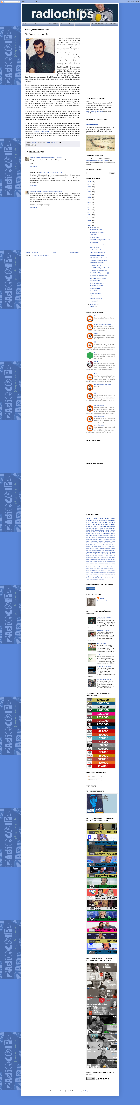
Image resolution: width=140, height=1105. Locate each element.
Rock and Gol (102, 546)
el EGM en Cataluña (96, 298)
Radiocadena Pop (91, 557)
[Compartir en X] (31, 145)
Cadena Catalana (104, 541)
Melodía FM (100, 534)
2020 (90, 197)
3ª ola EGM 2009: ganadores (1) (99, 275)
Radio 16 (88, 577)
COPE (107, 518)
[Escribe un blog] (29, 145)
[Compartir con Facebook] (33, 145)
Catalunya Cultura (103, 563)
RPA (106, 565)
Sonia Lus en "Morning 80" (98, 252)
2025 (90, 184)
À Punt (102, 548)
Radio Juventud (102, 566)
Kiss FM (96, 528)
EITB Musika (111, 572)
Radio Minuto (96, 568)
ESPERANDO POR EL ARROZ (103, 384)
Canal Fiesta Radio (102, 543)
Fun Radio (89, 574)
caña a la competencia (96, 296)
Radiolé (94, 534)
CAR (105, 548)
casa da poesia (35, 157)
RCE (97, 532)
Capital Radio (94, 563)
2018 (90, 202)
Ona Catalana (111, 554)
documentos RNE (95, 288)
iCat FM (110, 550)
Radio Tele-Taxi (90, 539)
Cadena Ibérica (111, 570)
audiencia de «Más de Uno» (105, 655)
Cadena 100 (102, 526)
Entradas (92, 776)
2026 (90, 182)
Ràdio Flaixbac (111, 546)
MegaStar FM (105, 537)
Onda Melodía (104, 552)
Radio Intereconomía (103, 535)
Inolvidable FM (109, 574)
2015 (90, 210)
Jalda (96, 333)
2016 (90, 207)
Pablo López (27, 24)
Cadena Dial (90, 528)
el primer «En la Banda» (104, 679)
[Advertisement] (52, 245)
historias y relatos (95, 280)
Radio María (89, 568)
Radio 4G (112, 537)
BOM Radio (99, 557)
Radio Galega (108, 534)
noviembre (93, 304)
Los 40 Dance (111, 543)
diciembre (93, 227)
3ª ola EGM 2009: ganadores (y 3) (100, 270)
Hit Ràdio (102, 574)
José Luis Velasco (95, 247)
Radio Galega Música (96, 561)
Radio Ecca (112, 555)
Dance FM (105, 572)
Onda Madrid (103, 532)
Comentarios (93, 780)
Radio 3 (89, 524)
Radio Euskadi (104, 530)
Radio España (93, 535)
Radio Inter (112, 539)
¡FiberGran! (93, 234)
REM (87, 561)
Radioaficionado (99, 374)
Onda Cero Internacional (108, 576)
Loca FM (102, 565)
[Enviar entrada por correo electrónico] (59, 142)
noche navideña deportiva (97, 245)
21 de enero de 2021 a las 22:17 (52, 191)
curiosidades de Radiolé (97, 232)
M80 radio (34, 142)
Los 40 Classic (90, 537)
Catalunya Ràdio (92, 526)
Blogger (87, 1091)
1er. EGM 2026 (97, 24)
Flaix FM (112, 535)
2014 (90, 212)
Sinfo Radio (104, 568)
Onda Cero (97, 518)
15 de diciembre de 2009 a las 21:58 (51, 157)
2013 (90, 215)
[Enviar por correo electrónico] (27, 145)
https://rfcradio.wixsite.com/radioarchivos (97, 160)
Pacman (48, 142)
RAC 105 (88, 550)
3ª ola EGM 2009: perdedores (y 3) (100, 240)
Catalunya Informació (92, 559)
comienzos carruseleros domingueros (104, 618)
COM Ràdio (98, 539)
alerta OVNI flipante (95, 293)
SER (88, 518)
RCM (110, 552)
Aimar (71, 24)
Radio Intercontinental (97, 550)
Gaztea (105, 559)
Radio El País (101, 577)
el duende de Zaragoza (97, 263)
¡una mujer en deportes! (104, 666)
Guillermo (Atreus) (36, 191)
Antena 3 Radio (109, 524)
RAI (114, 559)
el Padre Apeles (94, 237)
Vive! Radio (101, 579)
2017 (90, 204)
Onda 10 (88, 555)
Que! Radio (105, 555)
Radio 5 (112, 522)
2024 (90, 187)
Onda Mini (89, 548)
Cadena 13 (89, 552)
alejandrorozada (99, 405)
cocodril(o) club (94, 242)
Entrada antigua (74, 252)
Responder (33, 166)
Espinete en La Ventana (97, 255)
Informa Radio (90, 565)
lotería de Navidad (95, 250)
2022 (90, 192)
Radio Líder (108, 577)
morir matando (94, 301)
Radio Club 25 (111, 565)
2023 (90, 189)
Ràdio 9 (88, 544)
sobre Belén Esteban (96, 229)
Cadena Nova (89, 572)
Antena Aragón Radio (100, 570)
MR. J (96, 361)
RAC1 (88, 522)
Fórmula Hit (96, 574)
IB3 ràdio (108, 544)
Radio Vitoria (106, 561)
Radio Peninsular (91, 541)
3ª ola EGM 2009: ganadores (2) (99, 273)
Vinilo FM (92, 570)
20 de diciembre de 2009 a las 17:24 (51, 172)
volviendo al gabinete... (96, 283)
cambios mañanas (82, 24)
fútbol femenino (101, 643)
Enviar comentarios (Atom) (41, 255)
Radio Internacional (91, 566)
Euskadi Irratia (103, 554)
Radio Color (95, 577)
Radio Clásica (95, 530)
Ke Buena (96, 565)
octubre (92, 307)
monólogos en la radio (96, 286)
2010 (90, 222)
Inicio (54, 252)
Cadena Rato (96, 552)
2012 (90, 217)
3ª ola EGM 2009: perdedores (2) (99, 260)
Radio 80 (98, 537)
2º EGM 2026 (53, 24)
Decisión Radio (94, 554)
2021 (90, 194)
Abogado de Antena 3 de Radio (103, 324)
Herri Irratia (112, 563)
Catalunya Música (98, 572)
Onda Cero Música (97, 555)
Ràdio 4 (88, 534)
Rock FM (92, 532)
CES (113, 550)
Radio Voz (111, 532)
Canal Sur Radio (105, 528)
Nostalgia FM (97, 576)
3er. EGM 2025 (111, 24)
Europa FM (103, 522)
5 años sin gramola (95, 265)
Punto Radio (97, 524)
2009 (90, 225)
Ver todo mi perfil (102, 601)
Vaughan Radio (94, 579)
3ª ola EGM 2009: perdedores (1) (99, 268)
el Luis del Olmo (94, 291)
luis (95, 342)
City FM (100, 559)
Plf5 (95, 316)
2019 (90, 199)
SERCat (105, 550)
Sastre (63, 24)
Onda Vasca (96, 548)
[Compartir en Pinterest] (35, 145)
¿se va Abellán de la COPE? (98, 257)
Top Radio (94, 544)
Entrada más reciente (32, 252)
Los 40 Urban (105, 539)
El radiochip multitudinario (41, 131)
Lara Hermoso (40, 24)
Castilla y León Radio (109, 557)
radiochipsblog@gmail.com (94, 111)
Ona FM (110, 559)
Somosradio (110, 568)
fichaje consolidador (103, 630)
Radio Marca (111, 526)
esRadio (94, 522)
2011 (90, 220)
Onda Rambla (111, 548)
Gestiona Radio (101, 544)
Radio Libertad (111, 566)
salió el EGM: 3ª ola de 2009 (98, 278)
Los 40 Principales (100, 520)
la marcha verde (92, 124)
